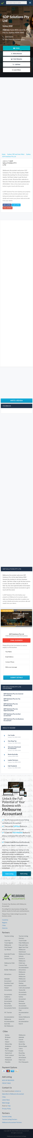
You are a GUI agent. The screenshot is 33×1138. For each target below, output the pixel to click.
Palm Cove (22, 1060)
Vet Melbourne (8, 1026)
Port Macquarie (23, 1062)
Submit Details (16, 677)
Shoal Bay (22, 1053)
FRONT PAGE (6, 1083)
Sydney (7, 1035)
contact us (18, 1091)
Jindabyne (8, 1046)
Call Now (17, 64)
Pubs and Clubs (23, 945)
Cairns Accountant (24, 988)
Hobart (7, 1042)
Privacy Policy (6, 1108)
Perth (6, 1039)
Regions (4, 922)
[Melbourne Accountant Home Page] (13, 897)
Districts (5, 928)
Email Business (7, 208)
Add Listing (23, 874)
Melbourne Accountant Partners (12, 1122)
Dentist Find (8, 958)
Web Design (6, 1103)
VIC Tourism (8, 1012)
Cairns (21, 1048)
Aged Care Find (23, 947)
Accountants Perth (10, 1008)
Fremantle (8, 1057)
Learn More (17, 70)
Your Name (8, 651)
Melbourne (22, 1035)
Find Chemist (8, 947)
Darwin (21, 1039)
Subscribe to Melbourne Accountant (13, 1094)
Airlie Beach (22, 1057)
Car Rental (7, 949)
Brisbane (7, 1037)
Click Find (7, 940)
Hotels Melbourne (24, 1017)
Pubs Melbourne (24, 943)
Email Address (9, 657)
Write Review (17, 53)
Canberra (21, 1042)
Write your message (11, 667)
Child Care (22, 963)
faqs (9, 1106)
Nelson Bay (8, 1044)
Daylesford (8, 1053)
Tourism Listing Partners (9, 1119)
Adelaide (21, 1037)
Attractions (7, 974)
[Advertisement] (16, 95)
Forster (21, 1051)
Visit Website (17, 59)
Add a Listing (7, 205)
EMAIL (17, 48)
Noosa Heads (23, 1046)
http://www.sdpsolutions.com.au (15, 39)
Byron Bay (22, 1044)
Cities (4, 925)
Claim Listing (16, 205)
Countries (5, 920)
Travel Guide (22, 940)
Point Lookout (9, 1055)
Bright (7, 1048)
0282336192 (9, 37)
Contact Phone (9, 662)
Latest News (6, 1100)
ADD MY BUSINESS (8, 1080)
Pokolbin (7, 1062)
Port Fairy (22, 1055)
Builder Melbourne (10, 970)
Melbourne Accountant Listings (16, 1136)
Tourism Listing (9, 936)
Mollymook (8, 1060)
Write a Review (16, 400)
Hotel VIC (22, 1019)
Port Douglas (9, 1051)
